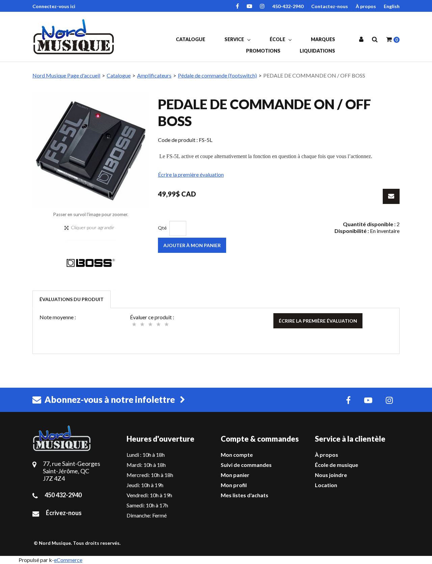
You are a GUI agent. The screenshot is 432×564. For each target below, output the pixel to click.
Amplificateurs (154, 75)
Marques (323, 39)
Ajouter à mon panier (192, 245)
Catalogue (190, 39)
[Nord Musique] (74, 37)
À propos (366, 6)
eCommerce (68, 560)
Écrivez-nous (64, 512)
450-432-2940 (287, 6)
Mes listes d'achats (244, 495)
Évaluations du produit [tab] (71, 299)
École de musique (336, 465)
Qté (162, 228)
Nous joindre (331, 475)
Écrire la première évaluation (191, 174)
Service (234, 39)
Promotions (263, 51)
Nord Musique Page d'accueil (66, 75)
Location (326, 485)
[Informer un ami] (391, 196)
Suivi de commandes (246, 465)
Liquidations (317, 51)
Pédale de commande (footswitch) (217, 75)
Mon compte (237, 454)
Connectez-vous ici (53, 6)
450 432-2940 (63, 495)
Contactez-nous (329, 6)
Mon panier (235, 475)
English (392, 6)
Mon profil (234, 485)
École (278, 39)
